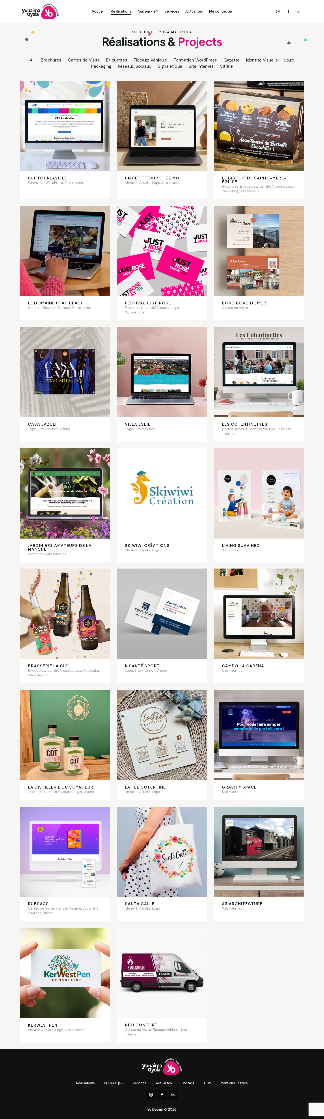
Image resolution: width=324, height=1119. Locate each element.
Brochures (51, 60)
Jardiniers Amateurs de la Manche (60, 547)
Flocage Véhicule (150, 60)
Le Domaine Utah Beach (56, 303)
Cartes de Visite (84, 60)
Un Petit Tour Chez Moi (153, 178)
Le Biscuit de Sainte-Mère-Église (254, 180)
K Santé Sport (142, 666)
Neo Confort (141, 1025)
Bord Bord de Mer (244, 303)
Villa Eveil (138, 424)
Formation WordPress (195, 60)
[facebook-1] (288, 11)
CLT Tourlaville (47, 178)
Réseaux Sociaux (134, 66)
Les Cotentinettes (245, 424)
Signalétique (170, 66)
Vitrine (226, 66)
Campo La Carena (243, 666)
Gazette (231, 60)
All (32, 60)
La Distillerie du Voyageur (60, 787)
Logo (289, 60)
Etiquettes (116, 60)
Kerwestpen (43, 1025)
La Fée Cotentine (145, 787)
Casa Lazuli (42, 424)
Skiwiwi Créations (147, 545)
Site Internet (201, 66)
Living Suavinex (241, 545)
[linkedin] (299, 11)
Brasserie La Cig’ (49, 666)
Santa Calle (140, 904)
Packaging (101, 66)
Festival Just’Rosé (148, 303)
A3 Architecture (242, 904)
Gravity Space (239, 787)
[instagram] (278, 11)
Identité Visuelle (262, 60)
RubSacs (38, 904)
